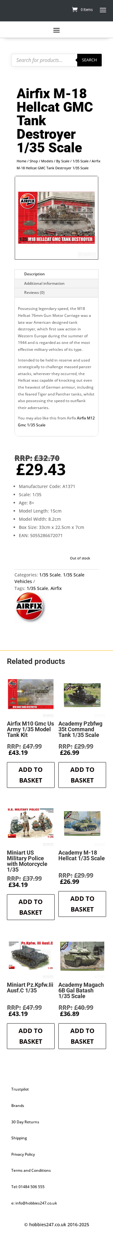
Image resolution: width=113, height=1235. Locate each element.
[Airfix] (30, 608)
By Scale (62, 161)
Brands (17, 1105)
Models (47, 161)
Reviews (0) (34, 292)
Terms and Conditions (31, 1170)
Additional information (44, 283)
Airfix (56, 588)
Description (34, 274)
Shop (34, 161)
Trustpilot (20, 1089)
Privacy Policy (23, 1154)
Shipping (19, 1138)
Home (21, 161)
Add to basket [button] (31, 774)
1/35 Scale (81, 161)
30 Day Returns (25, 1122)
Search (89, 60)
